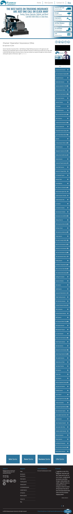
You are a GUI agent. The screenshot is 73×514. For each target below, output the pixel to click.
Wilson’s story (58, 374)
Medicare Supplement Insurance (61, 382)
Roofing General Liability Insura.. (61, 155)
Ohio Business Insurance (60, 325)
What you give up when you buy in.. (62, 224)
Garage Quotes (23, 484)
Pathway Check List (59, 220)
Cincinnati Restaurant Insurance (61, 305)
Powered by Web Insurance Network (57, 511)
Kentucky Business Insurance (61, 313)
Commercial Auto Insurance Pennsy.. (62, 122)
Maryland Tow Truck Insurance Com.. (62, 350)
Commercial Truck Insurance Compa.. (62, 94)
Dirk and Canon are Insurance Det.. (62, 447)
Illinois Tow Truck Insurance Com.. (62, 244)
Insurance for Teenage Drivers (61, 171)
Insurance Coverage (59, 102)
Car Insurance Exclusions (60, 207)
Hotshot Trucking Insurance (60, 297)
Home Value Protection (60, 366)
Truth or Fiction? (58, 394)
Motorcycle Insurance (59, 435)
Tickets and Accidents (60, 402)
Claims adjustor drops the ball (61, 415)
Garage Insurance (59, 236)
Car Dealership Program (60, 175)
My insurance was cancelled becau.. (62, 216)
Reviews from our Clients (60, 362)
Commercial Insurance (60, 110)
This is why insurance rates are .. (61, 256)
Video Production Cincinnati (61, 423)
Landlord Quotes (23, 490)
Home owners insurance (60, 98)
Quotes (13, 459)
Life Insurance (58, 106)
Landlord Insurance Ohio (60, 199)
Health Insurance (59, 289)
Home (39, 2)
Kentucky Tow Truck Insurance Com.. (62, 248)
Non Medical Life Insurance (60, 443)
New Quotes (49, 2)
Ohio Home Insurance (59, 346)
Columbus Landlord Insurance (61, 431)
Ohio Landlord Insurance (60, 358)
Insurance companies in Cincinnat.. (62, 86)
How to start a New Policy (60, 427)
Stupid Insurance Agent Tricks (61, 191)
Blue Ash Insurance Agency (60, 410)
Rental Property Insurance (60, 341)
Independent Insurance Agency (61, 130)
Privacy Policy (40, 511)
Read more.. (24, 53)
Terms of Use (46, 511)
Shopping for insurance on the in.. (62, 151)
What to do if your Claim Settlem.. (62, 268)
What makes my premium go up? (62, 232)
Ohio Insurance (58, 285)
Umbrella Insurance (59, 147)
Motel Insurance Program (60, 329)
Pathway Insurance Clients (60, 90)
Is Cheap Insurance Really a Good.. (62, 143)
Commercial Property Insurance (61, 163)
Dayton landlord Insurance (60, 451)
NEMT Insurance (58, 317)
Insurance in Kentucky (60, 281)
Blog (69, 2)
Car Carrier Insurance (59, 333)
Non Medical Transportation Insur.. (62, 264)
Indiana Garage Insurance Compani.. (62, 354)
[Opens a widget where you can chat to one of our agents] (68, 511)
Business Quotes (23, 495)
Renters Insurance (59, 439)
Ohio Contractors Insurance (60, 301)
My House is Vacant (59, 228)
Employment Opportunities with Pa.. (62, 406)
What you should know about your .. (62, 114)
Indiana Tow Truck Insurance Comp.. (62, 337)
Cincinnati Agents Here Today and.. (62, 398)
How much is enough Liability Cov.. (62, 240)
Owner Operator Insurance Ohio (18, 43)
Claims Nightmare (59, 183)
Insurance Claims (59, 179)
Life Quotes (22, 492)
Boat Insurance (58, 370)
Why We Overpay (59, 118)
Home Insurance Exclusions (60, 212)
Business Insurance (59, 159)
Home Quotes (23, 479)
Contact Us (60, 2)
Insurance (57, 138)
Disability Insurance (59, 390)
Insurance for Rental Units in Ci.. (61, 293)
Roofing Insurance (59, 260)
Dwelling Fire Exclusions (60, 277)
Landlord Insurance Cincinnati (61, 195)
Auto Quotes (22, 476)
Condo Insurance (59, 419)
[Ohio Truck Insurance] (36, 22)
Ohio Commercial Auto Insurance (61, 272)
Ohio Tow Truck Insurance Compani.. (62, 252)
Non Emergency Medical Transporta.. (62, 321)
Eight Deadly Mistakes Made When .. (62, 134)
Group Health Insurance (60, 167)
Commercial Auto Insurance (60, 69)
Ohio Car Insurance (59, 309)
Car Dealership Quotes (24, 487)
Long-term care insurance (60, 386)
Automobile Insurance (59, 78)
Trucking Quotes (23, 481)
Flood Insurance (58, 378)
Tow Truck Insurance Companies (61, 74)
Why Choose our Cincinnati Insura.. (62, 187)
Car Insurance (58, 203)
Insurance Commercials (60, 126)
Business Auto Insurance (60, 82)
